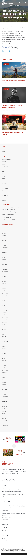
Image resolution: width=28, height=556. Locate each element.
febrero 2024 (4, 286)
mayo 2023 (4, 302)
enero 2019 (4, 423)
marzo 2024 (4, 283)
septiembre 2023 (5, 298)
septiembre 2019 (5, 403)
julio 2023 (4, 300)
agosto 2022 (4, 322)
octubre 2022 (4, 319)
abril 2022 (4, 331)
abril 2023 (4, 305)
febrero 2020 (4, 391)
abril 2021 (3, 358)
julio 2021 (3, 351)
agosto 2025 (4, 254)
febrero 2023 (4, 310)
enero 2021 (4, 365)
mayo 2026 (4, 238)
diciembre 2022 (5, 314)
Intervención (4, 183)
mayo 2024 (4, 278)
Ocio (3, 185)
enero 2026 (4, 245)
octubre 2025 (4, 252)
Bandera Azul (4, 161)
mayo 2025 (4, 259)
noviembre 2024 (5, 271)
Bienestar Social (5, 166)
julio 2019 (4, 408)
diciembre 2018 (5, 425)
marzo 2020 (4, 389)
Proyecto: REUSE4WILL (6, 217)
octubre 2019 (4, 401)
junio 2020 (4, 382)
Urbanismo (4, 200)
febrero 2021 (4, 363)
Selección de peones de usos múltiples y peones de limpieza (13, 212)
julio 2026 (4, 233)
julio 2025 (4, 257)
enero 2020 (4, 394)
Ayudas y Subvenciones (6, 159)
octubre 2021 (4, 346)
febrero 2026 (4, 242)
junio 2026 (4, 235)
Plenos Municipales (5, 188)
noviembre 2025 (5, 250)
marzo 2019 (4, 418)
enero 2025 (4, 266)
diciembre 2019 (5, 396)
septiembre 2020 (5, 375)
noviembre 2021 (5, 343)
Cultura (10, 5)
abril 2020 (4, 387)
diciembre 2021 (5, 341)
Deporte (3, 171)
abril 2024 (4, 281)
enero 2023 (4, 312)
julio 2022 (4, 324)
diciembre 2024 (5, 269)
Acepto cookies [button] (14, 554)
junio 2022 (4, 327)
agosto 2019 (4, 406)
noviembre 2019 (5, 399)
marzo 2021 (4, 360)
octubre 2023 (4, 295)
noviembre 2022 (5, 317)
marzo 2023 (4, 307)
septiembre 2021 (5, 348)
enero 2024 (4, 288)
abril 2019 (4, 415)
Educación (4, 173)
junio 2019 (4, 411)
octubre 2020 (4, 372)
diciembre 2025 (5, 247)
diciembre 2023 (5, 290)
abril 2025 (4, 262)
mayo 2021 (4, 355)
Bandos (3, 164)
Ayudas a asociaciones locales (8, 214)
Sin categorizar (5, 195)
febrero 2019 (4, 420)
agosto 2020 (4, 377)
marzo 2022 (4, 334)
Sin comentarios (5, 510)
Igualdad (17, 5)
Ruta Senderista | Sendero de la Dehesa (13, 80)
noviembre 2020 (5, 370)
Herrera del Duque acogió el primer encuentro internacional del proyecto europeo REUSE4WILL (13, 208)
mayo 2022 (4, 329)
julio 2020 (4, 379)
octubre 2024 (4, 274)
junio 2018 (4, 427)
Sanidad (3, 190)
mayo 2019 (4, 413)
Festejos (3, 178)
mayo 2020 (4, 384)
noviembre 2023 (5, 293)
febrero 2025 (4, 264)
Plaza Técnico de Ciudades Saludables (9, 219)
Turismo (3, 197)
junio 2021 (4, 353)
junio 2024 (4, 276)
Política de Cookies (12, 550)
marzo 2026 (4, 240)
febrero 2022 (4, 336)
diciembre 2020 (5, 367)
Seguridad (4, 193)
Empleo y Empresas (5, 176)
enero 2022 (4, 339)
